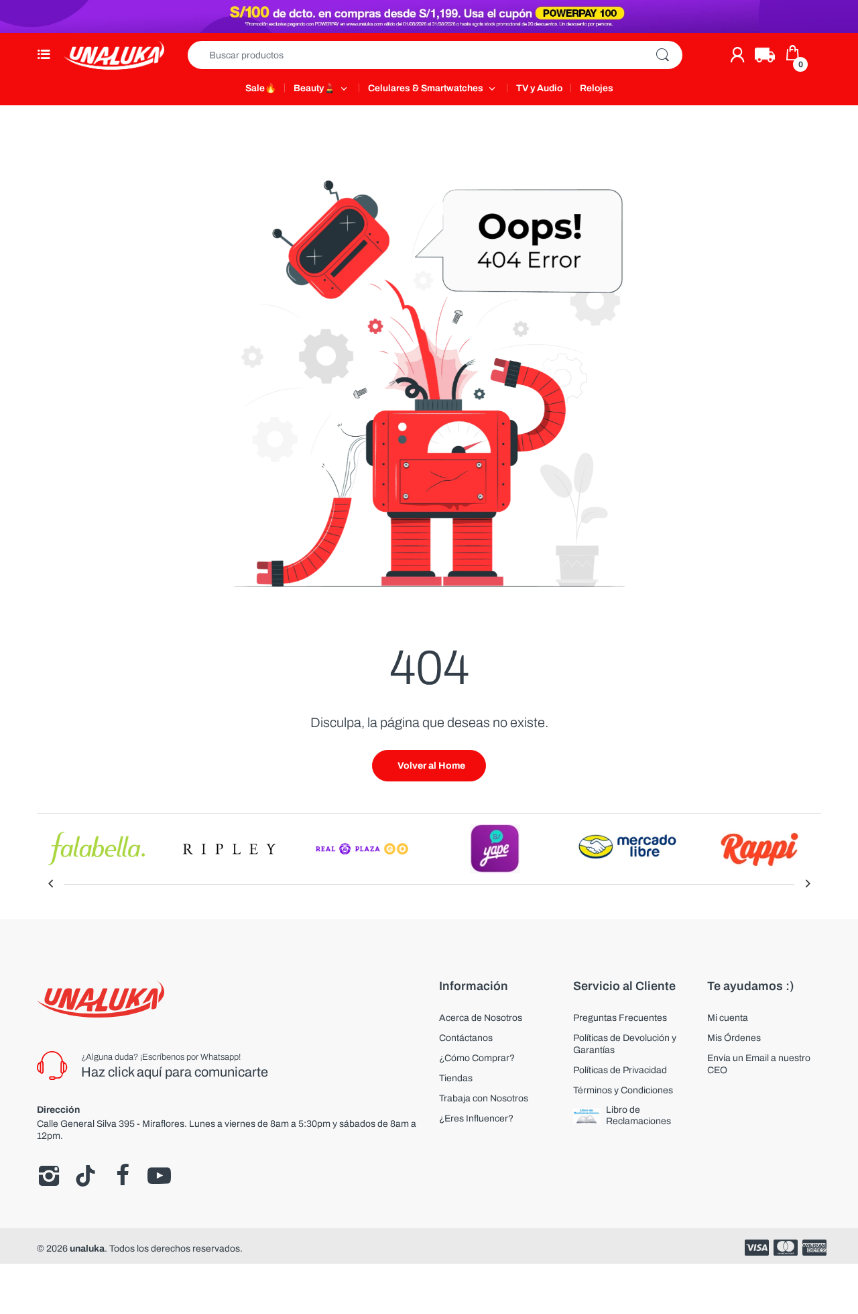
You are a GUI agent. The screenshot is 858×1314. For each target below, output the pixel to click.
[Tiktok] (85, 1176)
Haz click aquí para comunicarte (174, 1071)
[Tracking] (765, 55)
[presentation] (50, 884)
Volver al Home (431, 766)
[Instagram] (48, 1176)
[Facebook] (122, 1176)
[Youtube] (159, 1176)
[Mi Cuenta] (737, 55)
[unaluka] (114, 55)
